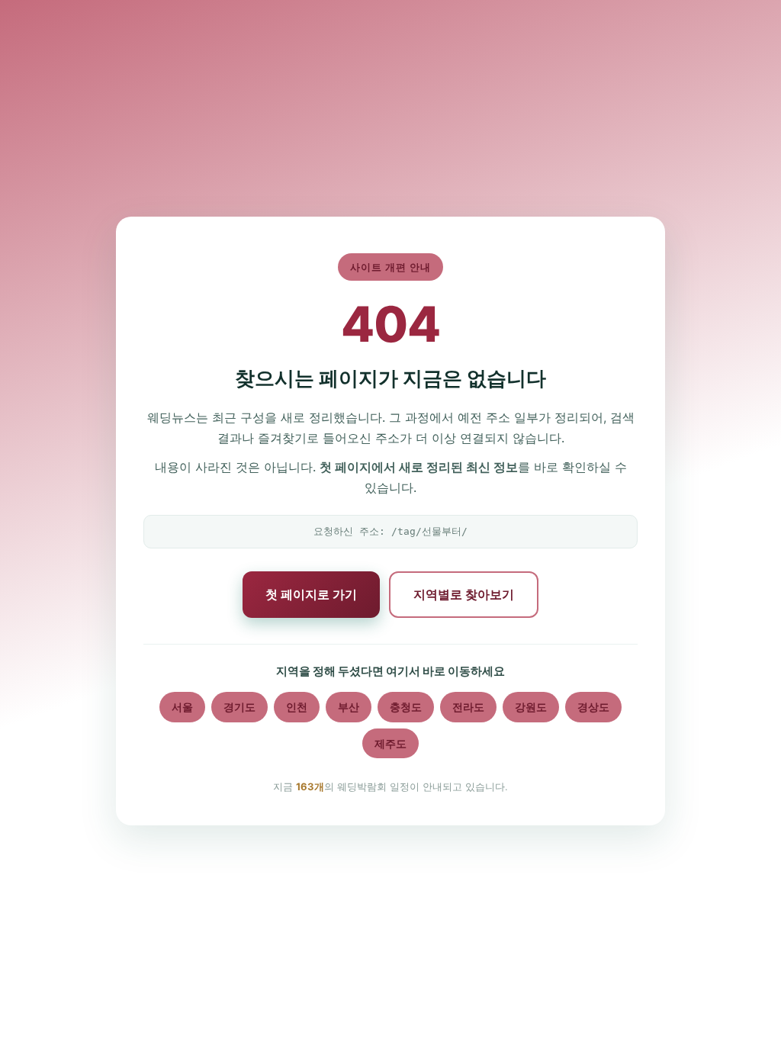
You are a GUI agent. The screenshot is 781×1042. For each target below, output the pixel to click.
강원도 (531, 706)
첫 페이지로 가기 (311, 594)
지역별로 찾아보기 (463, 594)
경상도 (593, 706)
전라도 (468, 706)
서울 (182, 706)
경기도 (239, 706)
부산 (348, 706)
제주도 (390, 743)
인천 (296, 706)
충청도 (406, 706)
